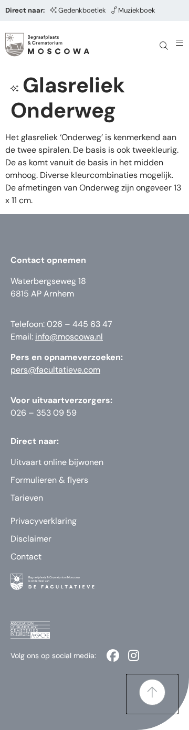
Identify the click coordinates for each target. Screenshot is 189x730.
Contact (25, 556)
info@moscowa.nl (69, 336)
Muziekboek (136, 10)
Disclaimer (30, 538)
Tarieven (26, 497)
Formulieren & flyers (49, 479)
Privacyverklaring (43, 520)
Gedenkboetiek (82, 10)
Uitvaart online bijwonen (56, 462)
